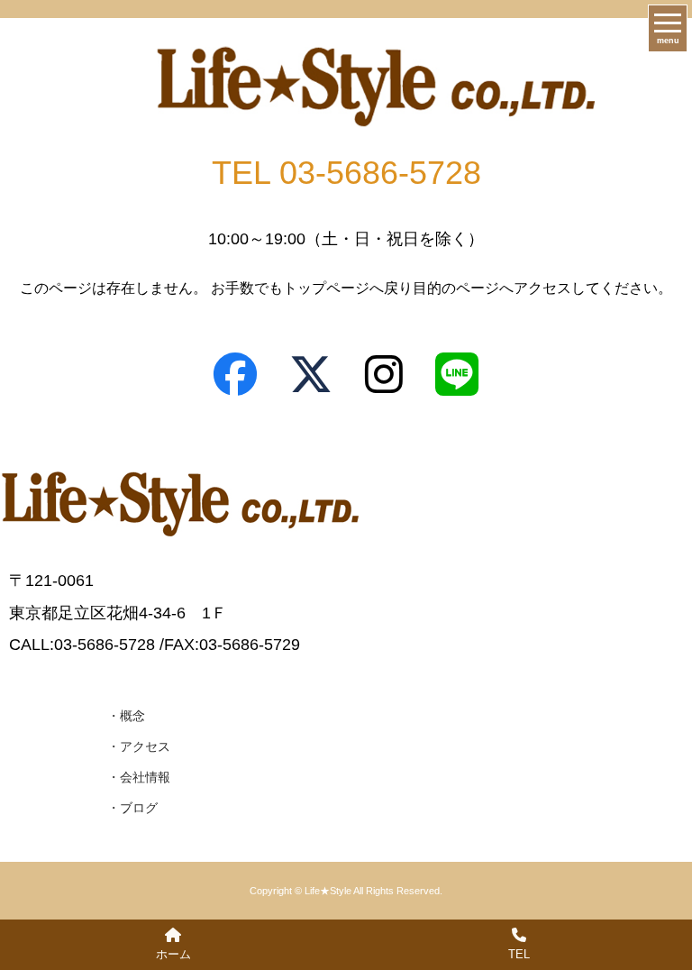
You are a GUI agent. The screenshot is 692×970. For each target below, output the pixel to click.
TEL (519, 954)
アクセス (145, 746)
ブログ (139, 808)
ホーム (173, 954)
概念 (132, 716)
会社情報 (145, 777)
